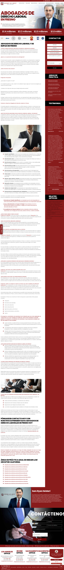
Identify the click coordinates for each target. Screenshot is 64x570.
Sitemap (29, 567)
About (3, 567)
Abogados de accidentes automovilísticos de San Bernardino (18, 477)
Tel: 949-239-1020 (19, 559)
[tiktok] (7, 566)
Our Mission (13, 567)
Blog (23, 567)
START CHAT (56, 559)
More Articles (49, 218)
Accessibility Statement (53, 567)
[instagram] (3, 566)
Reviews (34, 567)
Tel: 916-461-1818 (32, 559)
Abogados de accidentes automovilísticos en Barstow (16, 466)
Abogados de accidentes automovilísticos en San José (16, 479)
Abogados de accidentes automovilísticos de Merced (16, 473)
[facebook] (1, 566)
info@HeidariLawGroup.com (7, 561)
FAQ (26, 567)
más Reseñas (55, 189)
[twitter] (6, 566)
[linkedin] (4, 566)
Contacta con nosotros (57, 0)
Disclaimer (4, 568)
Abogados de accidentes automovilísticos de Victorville (16, 483)
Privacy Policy (43, 567)
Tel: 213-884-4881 (7, 558)
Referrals (19, 567)
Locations (7, 567)
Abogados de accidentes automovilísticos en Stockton (16, 481)
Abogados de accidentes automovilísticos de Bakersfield (17, 464)
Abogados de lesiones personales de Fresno (53, 81)
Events (37, 567)
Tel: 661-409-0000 (44, 559)
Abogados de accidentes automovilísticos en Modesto (16, 475)
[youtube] (9, 566)
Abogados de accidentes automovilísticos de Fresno (16, 468)
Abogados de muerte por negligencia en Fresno (53, 88)
